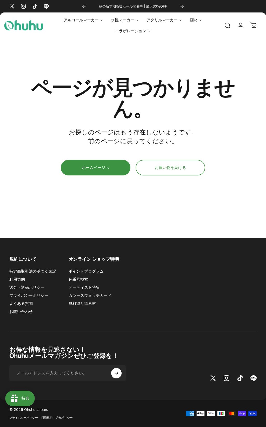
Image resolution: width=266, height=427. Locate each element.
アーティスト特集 (84, 287)
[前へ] (84, 6)
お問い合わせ (21, 311)
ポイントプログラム (86, 271)
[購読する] (116, 373)
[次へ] (182, 6)
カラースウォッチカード (90, 295)
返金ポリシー (64, 417)
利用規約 (17, 279)
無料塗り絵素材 (82, 303)
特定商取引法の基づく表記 (32, 271)
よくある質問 (21, 303)
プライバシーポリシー (28, 295)
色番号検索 (78, 279)
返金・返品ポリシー (26, 287)
